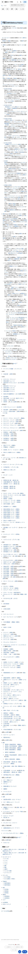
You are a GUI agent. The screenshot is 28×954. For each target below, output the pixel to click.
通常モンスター (14, 684)
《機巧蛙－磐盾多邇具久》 (10, 749)
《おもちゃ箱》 (6, 684)
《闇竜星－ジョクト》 (8, 683)
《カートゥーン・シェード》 (9, 457)
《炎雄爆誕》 (6, 649)
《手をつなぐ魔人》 (20, 248)
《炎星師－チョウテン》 (8, 662)
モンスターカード (6, 37)
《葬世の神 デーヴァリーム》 (9, 386)
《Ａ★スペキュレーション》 (9, 407)
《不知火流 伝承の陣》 (8, 716)
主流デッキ (8, 188)
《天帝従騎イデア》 (7, 548)
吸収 (26, 149)
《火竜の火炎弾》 (7, 609)
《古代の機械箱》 (7, 622)
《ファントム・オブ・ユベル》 (10, 706)
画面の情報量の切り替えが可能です (17, 4)
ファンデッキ (16, 188)
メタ (14, 197)
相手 (13, 52)
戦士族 (17, 522)
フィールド (8, 331)
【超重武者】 (14, 60)
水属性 (17, 514)
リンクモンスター (17, 186)
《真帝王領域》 (6, 568)
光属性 (17, 517)
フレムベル (5, 84)
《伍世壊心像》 (6, 435)
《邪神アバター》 (22, 284)
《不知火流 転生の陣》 (8, 718)
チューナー (21, 522)
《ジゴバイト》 (6, 634)
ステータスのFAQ (5, 911)
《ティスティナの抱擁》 (8, 368)
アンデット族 (19, 464)
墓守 (13, 503)
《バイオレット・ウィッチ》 (9, 500)
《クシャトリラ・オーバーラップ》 (11, 430)
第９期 (5, 161)
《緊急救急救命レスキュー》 (9, 672)
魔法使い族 (13, 209)
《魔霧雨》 (5, 789)
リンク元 (22, 9)
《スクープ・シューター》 (9, 734)
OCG (12, 55)
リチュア (16, 589)
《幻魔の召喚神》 (7, 766)
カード (24, 78)
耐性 (8, 123)
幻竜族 (10, 498)
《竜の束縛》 (6, 409)
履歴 (12, 9)
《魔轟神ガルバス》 (7, 781)
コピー (4, 899)
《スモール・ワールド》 (8, 815)
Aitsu (14, 944)
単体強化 (6, 891)
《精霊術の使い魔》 (7, 480)
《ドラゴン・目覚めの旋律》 (9, 411)
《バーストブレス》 (7, 791)
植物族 (18, 500)
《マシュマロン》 (18, 121)
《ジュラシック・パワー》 (9, 534)
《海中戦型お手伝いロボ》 (9, 774)
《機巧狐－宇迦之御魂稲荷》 (11, 755)
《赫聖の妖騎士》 (7, 772)
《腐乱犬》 (5, 698)
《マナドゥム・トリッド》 (9, 420)
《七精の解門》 (6, 715)
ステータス (21, 45)
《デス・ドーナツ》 (7, 693)
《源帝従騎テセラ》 (7, 544)
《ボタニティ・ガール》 (8, 588)
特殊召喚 (22, 152)
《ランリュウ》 (6, 639)
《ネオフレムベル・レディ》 (9, 665)
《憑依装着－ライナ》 (8, 483)
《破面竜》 (5, 498)
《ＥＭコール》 (6, 842)
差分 (7, 9)
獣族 (24, 672)
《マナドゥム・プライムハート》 (10, 427)
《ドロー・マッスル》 (8, 592)
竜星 (20, 683)
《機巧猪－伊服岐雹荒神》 (10, 744)
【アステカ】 (21, 60)
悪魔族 (18, 677)
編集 (3, 9)
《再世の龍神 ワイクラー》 (9, 391)
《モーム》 (5, 783)
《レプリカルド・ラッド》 (9, 811)
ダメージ (24, 179)
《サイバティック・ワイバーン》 (12, 99)
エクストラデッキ (11, 173)
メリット (13, 178)
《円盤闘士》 (6, 447)
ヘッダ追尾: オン (9, 947)
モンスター (14, 28)
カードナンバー (7, 872)
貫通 (18, 173)
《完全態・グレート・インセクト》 (11, 449)
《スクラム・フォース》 (18, 250)
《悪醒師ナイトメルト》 (8, 807)
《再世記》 (5, 400)
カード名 (6, 858)
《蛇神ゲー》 (14, 300)
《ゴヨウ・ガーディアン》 (13, 135)
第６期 (9, 118)
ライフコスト (5, 830)
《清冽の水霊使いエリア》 (9, 514)
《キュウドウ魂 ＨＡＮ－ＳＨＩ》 (10, 554)
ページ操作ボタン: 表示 (18, 947)
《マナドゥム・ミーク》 (8, 423)
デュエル (15, 191)
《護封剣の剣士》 (7, 737)
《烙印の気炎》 (6, 398)
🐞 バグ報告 (17, 944)
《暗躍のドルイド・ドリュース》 (10, 679)
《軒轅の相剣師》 (7, 762)
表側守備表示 (17, 592)
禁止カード (18, 106)
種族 (18, 807)
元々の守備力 (20, 319)
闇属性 (11, 266)
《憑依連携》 (6, 488)
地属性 (17, 511)
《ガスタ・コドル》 (7, 493)
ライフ (15, 52)
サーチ (5, 95)
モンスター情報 (7, 870)
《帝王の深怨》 (6, 573)
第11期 (9, 185)
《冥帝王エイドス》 (7, 556)
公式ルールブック (7, 904)
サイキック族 (16, 493)
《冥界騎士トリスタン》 (8, 703)
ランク (5, 862)
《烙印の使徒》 (6, 725)
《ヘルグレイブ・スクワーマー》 (10, 700)
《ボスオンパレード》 (8, 594)
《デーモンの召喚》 (10, 101)
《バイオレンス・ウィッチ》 (9, 502)
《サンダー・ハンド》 (8, 475)
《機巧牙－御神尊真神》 (10, 752)
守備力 (14, 203)
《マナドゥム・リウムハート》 (10, 425)
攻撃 (9, 259)
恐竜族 (17, 534)
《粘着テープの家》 (7, 627)
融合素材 (19, 407)
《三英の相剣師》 (7, 770)
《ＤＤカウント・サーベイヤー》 (10, 691)
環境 (10, 75)
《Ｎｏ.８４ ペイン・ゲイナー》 (10, 822)
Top (2, 5)
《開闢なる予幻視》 (7, 650)
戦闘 (21, 28)
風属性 (21, 493)
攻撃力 (24, 37)
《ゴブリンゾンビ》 (7, 539)
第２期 (9, 88)
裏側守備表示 (7, 885)
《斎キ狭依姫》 (6, 603)
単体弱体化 (6, 896)
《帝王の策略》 (6, 571)
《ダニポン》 (6, 586)
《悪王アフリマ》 (7, 445)
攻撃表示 (15, 50)
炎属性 (17, 512)
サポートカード (15, 86)
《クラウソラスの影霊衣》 (12, 218)
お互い (13, 137)
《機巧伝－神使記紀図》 (10, 759)
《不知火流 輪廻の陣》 (8, 729)
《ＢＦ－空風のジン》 (8, 780)
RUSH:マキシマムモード (11, 359)
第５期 (5, 118)
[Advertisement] (14, 14)
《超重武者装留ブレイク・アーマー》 (11, 828)
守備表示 (4, 40)
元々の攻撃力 (19, 394)
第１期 (5, 88)
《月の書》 (6, 125)
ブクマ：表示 (14, 950)
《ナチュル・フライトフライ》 (10, 696)
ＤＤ (20, 691)
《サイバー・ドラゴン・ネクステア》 (11, 418)
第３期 (5, 105)
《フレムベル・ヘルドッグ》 (9, 667)
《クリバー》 (6, 632)
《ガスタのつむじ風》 (8, 598)
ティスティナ (18, 368)
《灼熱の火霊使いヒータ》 (9, 512)
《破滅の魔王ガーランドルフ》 (10, 786)
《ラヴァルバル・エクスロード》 (10, 644)
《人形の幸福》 (6, 723)
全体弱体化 (6, 898)
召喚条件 (21, 253)
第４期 (9, 105)
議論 (16, 9)
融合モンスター (19, 398)
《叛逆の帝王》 (6, 577)
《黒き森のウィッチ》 (11, 69)
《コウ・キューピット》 (8, 614)
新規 (25, 1)
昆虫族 (21, 449)
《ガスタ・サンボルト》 (8, 495)
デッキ (12, 58)
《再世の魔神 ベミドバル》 (9, 389)
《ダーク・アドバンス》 (8, 581)
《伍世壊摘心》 (6, 434)
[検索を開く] (20, 2)
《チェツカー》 (6, 763)
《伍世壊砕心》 (6, 438)
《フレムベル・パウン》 (8, 637)
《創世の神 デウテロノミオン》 (10, 382)
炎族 (13, 766)
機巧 (15, 205)
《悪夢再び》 (6, 713)
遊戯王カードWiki (9, 2)
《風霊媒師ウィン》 (7, 506)
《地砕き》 (19, 69)
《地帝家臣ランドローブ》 (9, 546)
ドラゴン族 (21, 409)
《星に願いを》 (6, 817)
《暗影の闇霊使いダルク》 (9, 509)
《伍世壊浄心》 (6, 440)
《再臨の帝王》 (6, 566)
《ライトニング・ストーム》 (14, 196)
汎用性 (8, 78)
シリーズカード (8, 351)
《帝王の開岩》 (6, 570)
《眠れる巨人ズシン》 (12, 253)
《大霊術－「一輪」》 (8, 654)
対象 (15, 168)
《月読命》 (8, 108)
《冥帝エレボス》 (7, 563)
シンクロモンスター (21, 339)
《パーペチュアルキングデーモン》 (11, 833)
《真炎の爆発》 (6, 652)
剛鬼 (22, 270)
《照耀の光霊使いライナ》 (9, 517)
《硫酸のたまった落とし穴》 (9, 469)
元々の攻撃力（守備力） (10, 878)
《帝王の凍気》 (6, 575)
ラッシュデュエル (7, 350)
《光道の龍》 (6, 374)
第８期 (9, 143)
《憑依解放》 (6, 486)
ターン (6, 192)
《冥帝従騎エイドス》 (8, 551)
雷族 (16, 766)
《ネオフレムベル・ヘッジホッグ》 (11, 664)
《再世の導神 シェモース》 (9, 387)
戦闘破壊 (15, 108)
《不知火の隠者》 (7, 690)
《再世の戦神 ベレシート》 (9, 381)
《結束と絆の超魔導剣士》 (9, 394)
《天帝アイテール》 (7, 562)
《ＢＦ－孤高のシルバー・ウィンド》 (11, 802)
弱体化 (4, 894)
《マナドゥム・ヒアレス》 (9, 421)
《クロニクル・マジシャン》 (9, 379)
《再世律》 (5, 401)
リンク (5, 864)
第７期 (5, 143)
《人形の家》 (6, 722)
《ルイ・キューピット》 (8, 616)
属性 (7, 756)
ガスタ (15, 598)
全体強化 (6, 892)
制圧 (19, 199)
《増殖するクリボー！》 (8, 636)
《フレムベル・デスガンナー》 (10, 642)
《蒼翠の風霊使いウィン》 (9, 516)
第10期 (5, 185)
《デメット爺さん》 (7, 695)
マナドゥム (11, 84)
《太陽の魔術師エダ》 (8, 482)
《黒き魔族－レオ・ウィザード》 (10, 527)
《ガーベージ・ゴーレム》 (9, 686)
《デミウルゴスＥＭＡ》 (8, 560)
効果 (22, 40)
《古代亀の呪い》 (7, 467)
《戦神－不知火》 (7, 710)
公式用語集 (5, 902)
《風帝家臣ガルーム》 (8, 550)
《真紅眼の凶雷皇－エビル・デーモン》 (12, 799)
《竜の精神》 (6, 396)
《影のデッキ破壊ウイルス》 (9, 452)
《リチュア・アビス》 (8, 589)
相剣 (8, 209)
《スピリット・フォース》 (9, 522)
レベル (12, 398)
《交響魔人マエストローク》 (11, 144)
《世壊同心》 (6, 432)
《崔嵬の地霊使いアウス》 (9, 511)
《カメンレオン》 (7, 688)
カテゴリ (15, 350)
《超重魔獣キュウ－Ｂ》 (17, 334)
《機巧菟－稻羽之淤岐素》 (10, 748)
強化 (8, 260)
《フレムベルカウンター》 (9, 657)
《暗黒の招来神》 (7, 677)
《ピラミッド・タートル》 (9, 464)
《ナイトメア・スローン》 (9, 720)
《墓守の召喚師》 (7, 503)
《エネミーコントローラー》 (17, 125)
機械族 (22, 418)
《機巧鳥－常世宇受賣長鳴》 (11, 746)
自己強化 (6, 889)
